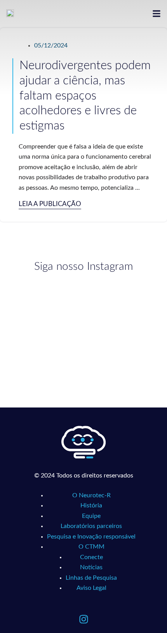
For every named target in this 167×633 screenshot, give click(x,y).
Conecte (91, 557)
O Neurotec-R (91, 495)
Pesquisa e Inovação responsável (91, 536)
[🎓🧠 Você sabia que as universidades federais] (123, 353)
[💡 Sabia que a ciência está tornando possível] (44, 307)
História (91, 505)
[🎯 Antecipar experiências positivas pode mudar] (44, 353)
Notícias (91, 567)
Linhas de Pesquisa (91, 578)
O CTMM (91, 547)
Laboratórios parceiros (91, 526)
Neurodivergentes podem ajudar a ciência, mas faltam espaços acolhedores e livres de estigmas (85, 95)
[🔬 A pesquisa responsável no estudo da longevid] (123, 307)
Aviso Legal (91, 588)
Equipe (91, 516)
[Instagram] (83, 619)
